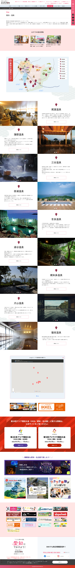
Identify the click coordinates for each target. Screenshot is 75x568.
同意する (60, 562)
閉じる (37, 396)
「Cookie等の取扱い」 (29, 562)
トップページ (4, 8)
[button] (54, 152)
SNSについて (67, 552)
